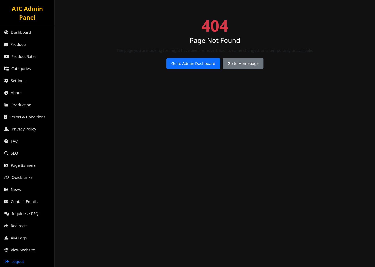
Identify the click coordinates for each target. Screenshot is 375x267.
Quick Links (22, 177)
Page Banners (23, 165)
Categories (20, 68)
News (15, 189)
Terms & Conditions (27, 117)
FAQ (14, 141)
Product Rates (23, 56)
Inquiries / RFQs (25, 213)
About (16, 92)
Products (18, 44)
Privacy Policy (23, 129)
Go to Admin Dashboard (193, 63)
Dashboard (20, 32)
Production (20, 104)
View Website (22, 250)
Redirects (19, 225)
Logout (17, 261)
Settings (17, 80)
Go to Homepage (243, 63)
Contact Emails (24, 201)
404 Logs (18, 237)
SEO (14, 153)
